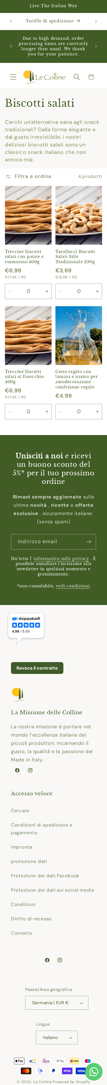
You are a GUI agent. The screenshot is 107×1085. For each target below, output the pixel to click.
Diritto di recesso (31, 919)
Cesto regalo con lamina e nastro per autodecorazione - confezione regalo (76, 379)
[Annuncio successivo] (96, 21)
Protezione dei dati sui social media (52, 890)
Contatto (21, 933)
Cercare (20, 810)
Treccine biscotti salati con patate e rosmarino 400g (24, 256)
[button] (13, 77)
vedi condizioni (73, 585)
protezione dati (29, 861)
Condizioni (23, 904)
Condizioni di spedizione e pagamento (42, 829)
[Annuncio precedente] (11, 21)
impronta (21, 847)
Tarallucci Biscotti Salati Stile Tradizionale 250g (75, 256)
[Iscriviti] (88, 542)
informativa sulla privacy (61, 558)
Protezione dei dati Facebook (45, 876)
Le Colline (42, 1081)
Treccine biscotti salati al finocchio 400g (24, 376)
